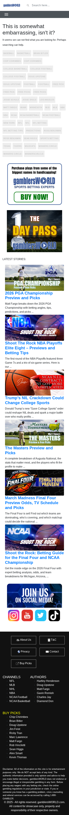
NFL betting (40, 123)
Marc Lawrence (18, 737)
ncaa (14, 115)
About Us (25, 639)
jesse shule (29, 100)
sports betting (49, 138)
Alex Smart (15, 753)
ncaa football (51, 115)
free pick (58, 84)
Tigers (17, 146)
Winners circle (13, 154)
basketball (23, 53)
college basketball (15, 69)
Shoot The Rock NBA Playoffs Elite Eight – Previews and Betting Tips (33, 348)
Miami (23, 107)
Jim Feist (14, 729)
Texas (7, 146)
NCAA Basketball (19, 701)
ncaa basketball (29, 115)
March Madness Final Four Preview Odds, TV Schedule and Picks (31, 503)
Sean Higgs (30, 138)
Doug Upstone (37, 76)
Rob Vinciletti (17, 745)
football (29, 84)
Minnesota (36, 107)
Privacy (25, 651)
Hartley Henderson (48, 681)
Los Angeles (47, 100)
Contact (54, 651)
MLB (47, 107)
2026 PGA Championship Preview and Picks (29, 295)
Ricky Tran (15, 733)
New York (9, 123)
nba (62, 107)
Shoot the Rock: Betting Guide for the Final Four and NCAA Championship (34, 558)
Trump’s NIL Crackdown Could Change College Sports (34, 400)
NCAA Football (18, 697)
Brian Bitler (41, 53)
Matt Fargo (10, 107)
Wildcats (30, 146)
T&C (53, 639)
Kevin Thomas (18, 757)
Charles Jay (44, 697)
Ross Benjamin (52, 131)
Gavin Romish (45, 693)
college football (41, 69)
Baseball (9, 53)
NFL (27, 123)
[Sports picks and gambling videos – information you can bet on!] (11, 5)
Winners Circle (48, 146)
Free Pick (9, 92)
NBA (6, 115)
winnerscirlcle (34, 154)
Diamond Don (45, 701)
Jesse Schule (11, 100)
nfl (20, 123)
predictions (33, 131)
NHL (12, 689)
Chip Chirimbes (12, 61)
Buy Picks (25, 663)
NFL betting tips (13, 131)
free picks (24, 92)
